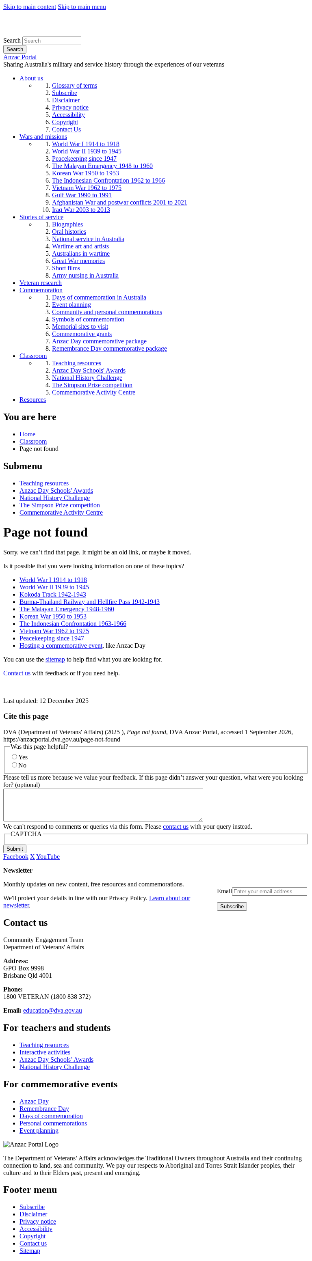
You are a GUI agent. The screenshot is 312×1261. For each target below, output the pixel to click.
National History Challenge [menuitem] (87, 377)
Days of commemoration (51, 1115)
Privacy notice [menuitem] (70, 107)
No (22, 765)
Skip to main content (29, 6)
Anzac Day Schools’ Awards (56, 1059)
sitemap (55, 659)
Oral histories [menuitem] (69, 231)
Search (12, 40)
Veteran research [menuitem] (41, 282)
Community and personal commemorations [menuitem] (107, 311)
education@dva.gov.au (52, 1010)
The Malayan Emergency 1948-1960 (67, 609)
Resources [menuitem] (33, 399)
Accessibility (36, 1228)
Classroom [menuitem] (33, 355)
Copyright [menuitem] (65, 122)
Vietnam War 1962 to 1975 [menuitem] (86, 187)
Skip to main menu (82, 6)
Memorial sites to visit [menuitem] (80, 326)
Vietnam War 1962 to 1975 (54, 630)
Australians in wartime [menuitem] (81, 253)
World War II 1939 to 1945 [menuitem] (86, 151)
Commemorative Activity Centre (61, 512)
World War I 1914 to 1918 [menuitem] (85, 143)
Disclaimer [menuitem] (66, 100)
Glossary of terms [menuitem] (74, 85)
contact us (175, 826)
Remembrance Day (44, 1108)
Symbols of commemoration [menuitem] (88, 319)
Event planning (39, 1130)
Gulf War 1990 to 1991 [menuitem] (82, 195)
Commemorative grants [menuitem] (82, 333)
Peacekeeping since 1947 (52, 638)
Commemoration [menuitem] (41, 290)
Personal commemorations (53, 1123)
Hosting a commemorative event (61, 645)
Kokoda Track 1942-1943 (53, 594)
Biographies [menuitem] (67, 224)
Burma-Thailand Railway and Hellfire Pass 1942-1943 (90, 601)
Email (224, 891)
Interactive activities (45, 1052)
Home (27, 434)
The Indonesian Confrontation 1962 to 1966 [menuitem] (108, 180)
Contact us (16, 673)
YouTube (48, 856)
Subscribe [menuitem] (64, 92)
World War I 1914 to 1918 (53, 579)
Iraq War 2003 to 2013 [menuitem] (81, 209)
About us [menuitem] (31, 78)
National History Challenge (55, 497)
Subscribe (32, 1206)
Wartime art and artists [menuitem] (80, 246)
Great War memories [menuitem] (78, 260)
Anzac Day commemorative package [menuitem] (99, 341)
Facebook (15, 856)
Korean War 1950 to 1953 (53, 616)
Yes (23, 757)
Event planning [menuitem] (71, 304)
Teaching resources (44, 483)
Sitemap (30, 1250)
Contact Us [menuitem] (66, 129)
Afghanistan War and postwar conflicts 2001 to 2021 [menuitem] (119, 202)
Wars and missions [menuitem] (43, 136)
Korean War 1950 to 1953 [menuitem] (85, 173)
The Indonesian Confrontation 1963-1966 (73, 623)
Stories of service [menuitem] (41, 216)
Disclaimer (33, 1214)
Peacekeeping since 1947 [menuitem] (84, 158)
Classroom (33, 441)
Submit (14, 849)
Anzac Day (34, 1101)
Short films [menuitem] (66, 268)
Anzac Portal (20, 57)
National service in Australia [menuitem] (88, 238)
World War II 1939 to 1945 (54, 587)
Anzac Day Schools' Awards (56, 490)
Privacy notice (38, 1221)
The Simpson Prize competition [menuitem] (92, 385)
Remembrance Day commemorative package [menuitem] (109, 348)
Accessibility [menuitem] (68, 114)
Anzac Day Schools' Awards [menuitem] (89, 370)
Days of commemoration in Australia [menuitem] (99, 297)
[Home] (62, 32)
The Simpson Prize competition (60, 505)
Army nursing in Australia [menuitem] (85, 275)
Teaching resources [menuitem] (76, 363)
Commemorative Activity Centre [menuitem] (93, 392)
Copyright (33, 1236)
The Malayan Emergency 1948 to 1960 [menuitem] (102, 165)
